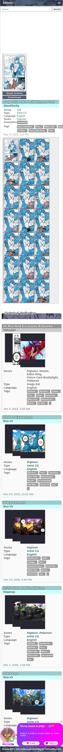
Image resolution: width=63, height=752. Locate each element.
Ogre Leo (10, 673)
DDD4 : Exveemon (17, 417)
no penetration (44, 481)
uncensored (47, 655)
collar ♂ (45, 558)
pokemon (33, 380)
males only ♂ (50, 127)
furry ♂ (39, 127)
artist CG (22, 113)
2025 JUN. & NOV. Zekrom (23, 588)
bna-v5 (8, 421)
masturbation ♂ (48, 477)
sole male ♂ (33, 485)
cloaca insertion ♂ (26, 127)
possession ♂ (34, 655)
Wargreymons (14, 502)
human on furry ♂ (36, 566)
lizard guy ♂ (51, 395)
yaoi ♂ (51, 131)
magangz (9, 591)
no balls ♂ (22, 131)
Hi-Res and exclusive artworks (28, 326)
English (21, 116)
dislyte (43, 371)
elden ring (34, 374)
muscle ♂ (32, 403)
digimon (21, 119)
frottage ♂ (32, 562)
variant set (45, 485)
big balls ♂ (32, 391)
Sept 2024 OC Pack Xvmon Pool (29, 102)
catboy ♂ (56, 391)
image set (33, 384)
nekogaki (9, 330)
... (50, 403)
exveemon (22, 122)
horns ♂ (40, 395)
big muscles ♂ (34, 558)
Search (57, 9)
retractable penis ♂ (37, 131)
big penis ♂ (44, 391)
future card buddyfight (42, 377)
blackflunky (11, 105)
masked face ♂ (48, 399)
